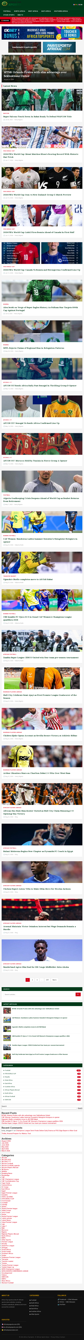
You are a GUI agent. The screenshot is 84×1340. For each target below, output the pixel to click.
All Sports (5, 1169)
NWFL (4, 1238)
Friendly (4, 1205)
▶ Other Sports (34, 1314)
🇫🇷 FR (75, 4)
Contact (62, 1337)
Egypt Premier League (9, 1193)
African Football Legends (11, 1166)
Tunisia (4, 1263)
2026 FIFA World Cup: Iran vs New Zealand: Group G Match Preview (37, 194)
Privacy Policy (55, 1337)
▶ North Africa (34, 1303)
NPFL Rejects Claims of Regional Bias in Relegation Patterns (33, 348)
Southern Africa (61, 11)
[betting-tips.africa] (24, 47)
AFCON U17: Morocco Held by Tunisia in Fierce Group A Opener (35, 460)
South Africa (9, 68)
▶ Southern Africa (35, 1311)
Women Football (9, 535)
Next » (55, 980)
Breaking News (7, 1173)
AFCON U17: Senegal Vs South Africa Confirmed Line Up (31, 423)
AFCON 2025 (6, 1160)
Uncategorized (7, 1273)
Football (7, 11)
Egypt (4, 1191)
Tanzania (5, 1259)
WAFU (4, 1279)
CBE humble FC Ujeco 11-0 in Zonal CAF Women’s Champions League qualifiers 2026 (47, 20)
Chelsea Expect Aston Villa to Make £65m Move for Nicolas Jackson (37, 889)
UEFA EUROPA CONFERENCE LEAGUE (15, 1271)
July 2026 (5, 1143)
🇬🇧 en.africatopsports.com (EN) (12, 1327)
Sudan (4, 1255)
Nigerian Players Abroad (12, 692)
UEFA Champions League (11, 1269)
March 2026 (6, 1151)
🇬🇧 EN (80, 4)
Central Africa (7, 1185)
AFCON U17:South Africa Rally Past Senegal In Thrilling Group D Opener (40, 385)
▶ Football (33, 1300)
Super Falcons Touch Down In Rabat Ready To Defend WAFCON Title (37, 116)
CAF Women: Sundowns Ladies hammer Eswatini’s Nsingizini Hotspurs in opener (39, 1018)
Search (4, 1106)
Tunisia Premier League (10, 1265)
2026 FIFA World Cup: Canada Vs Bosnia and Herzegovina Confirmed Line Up (41, 270)
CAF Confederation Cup (10, 1181)
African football (9, 654)
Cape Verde (6, 1183)
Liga (3, 1224)
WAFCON (6, 113)
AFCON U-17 (7, 382)
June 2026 (5, 1145)
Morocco (5, 1230)
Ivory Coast (6, 1212)
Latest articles (7, 1218)
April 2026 (5, 1149)
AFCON (4, 1158)
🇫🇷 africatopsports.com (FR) (11, 1324)
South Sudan (6, 1251)
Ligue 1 (4, 1226)
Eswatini (5, 1195)
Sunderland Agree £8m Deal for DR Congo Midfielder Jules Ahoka (36, 967)
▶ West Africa (34, 1306)
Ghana (4, 1207)
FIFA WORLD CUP (9, 151)
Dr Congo (5, 1187)
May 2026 (5, 1147)
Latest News (6, 1220)
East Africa (46, 11)
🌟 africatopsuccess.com (10, 1330)
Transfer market (9, 576)
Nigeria (6, 304)
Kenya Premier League (10, 1216)
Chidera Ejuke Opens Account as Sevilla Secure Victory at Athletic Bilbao (40, 735)
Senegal (4, 1248)
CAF (3, 1177)
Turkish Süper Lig (8, 1267)
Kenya (4, 1214)
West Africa (33, 11)
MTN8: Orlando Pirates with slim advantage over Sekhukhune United (32, 18)
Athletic (4, 1171)
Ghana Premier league (9, 1209)
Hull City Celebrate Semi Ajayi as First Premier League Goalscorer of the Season (40, 1054)
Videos (4, 1275)
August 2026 (6, 1141)
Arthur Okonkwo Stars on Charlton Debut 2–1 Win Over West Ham (36, 773)
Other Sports (8, 15)
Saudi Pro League (8, 1246)
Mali (3, 1228)
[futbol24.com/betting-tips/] (59, 47)
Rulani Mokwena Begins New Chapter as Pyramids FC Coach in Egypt (38, 851)
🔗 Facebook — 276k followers (67, 1299)
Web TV (20, 15)
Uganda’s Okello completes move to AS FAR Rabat (54, 20)
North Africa (19, 11)
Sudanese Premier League (11, 1257)
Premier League (7, 1242)
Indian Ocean (6, 1210)
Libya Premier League (9, 1222)
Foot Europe (6, 1201)
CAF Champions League (10, 1179)
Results (4, 1244)
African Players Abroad (12, 807)
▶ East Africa (34, 1308)
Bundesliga (5, 1175)
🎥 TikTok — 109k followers (66, 1302)
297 (47, 980)
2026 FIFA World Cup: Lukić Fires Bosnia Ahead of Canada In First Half (38, 232)
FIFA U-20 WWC (7, 1197)
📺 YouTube (61, 1304)
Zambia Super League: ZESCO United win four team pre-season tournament (41, 657)
